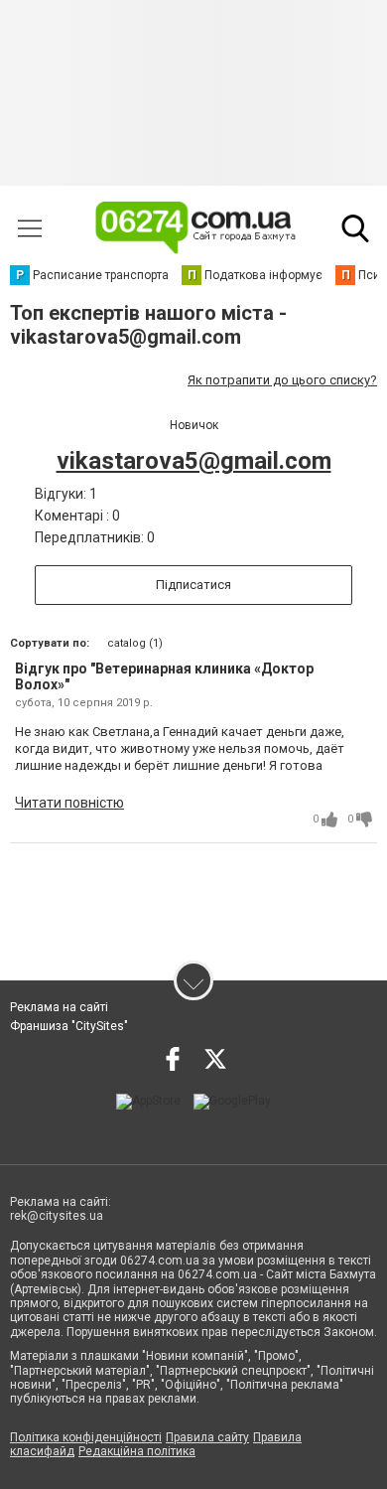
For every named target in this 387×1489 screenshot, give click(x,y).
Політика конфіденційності (86, 1437)
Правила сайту (207, 1437)
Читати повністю (69, 803)
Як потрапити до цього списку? (282, 379)
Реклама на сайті (59, 1007)
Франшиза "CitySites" (69, 1026)
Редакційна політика (136, 1451)
